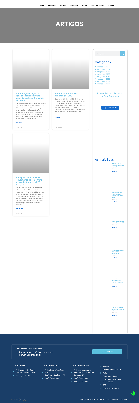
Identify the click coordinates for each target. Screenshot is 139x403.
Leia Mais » (19, 122)
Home (42, 6)
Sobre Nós (52, 6)
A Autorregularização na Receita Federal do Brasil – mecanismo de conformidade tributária (30, 97)
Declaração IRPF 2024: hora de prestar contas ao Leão (117, 195)
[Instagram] (16, 399)
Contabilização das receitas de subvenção (118, 251)
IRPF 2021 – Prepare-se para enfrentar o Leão (118, 309)
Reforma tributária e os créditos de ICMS (66, 94)
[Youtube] (20, 399)
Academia (74, 6)
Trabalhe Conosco (97, 6)
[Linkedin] (24, 399)
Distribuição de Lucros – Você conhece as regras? (118, 280)
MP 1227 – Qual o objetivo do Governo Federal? (118, 165)
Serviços (63, 6)
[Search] (122, 53)
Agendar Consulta (110, 108)
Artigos (84, 6)
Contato (111, 6)
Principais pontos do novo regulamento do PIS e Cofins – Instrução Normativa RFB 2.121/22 (30, 181)
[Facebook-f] (13, 399)
